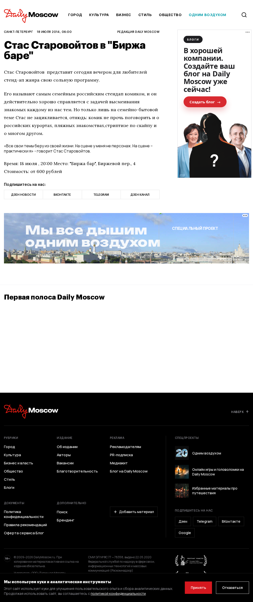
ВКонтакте (231, 521)
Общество (170, 14)
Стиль (145, 14)
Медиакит (119, 463)
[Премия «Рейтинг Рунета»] (191, 560)
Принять (198, 587)
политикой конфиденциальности (118, 593)
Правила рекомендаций (25, 524)
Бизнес (123, 14)
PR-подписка (121, 454)
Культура (99, 14)
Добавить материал (136, 511)
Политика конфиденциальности (23, 514)
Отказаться (232, 587)
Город (75, 14)
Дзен (183, 521)
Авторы (64, 454)
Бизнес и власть (18, 463)
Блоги (9, 487)
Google (185, 532)
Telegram (204, 521)
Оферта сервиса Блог (24, 533)
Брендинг (65, 520)
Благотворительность (77, 471)
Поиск (62, 512)
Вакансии (65, 463)
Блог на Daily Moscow (129, 471)
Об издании (67, 446)
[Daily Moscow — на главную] (31, 412)
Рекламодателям (125, 446)
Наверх (237, 411)
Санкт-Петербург (18, 31)
